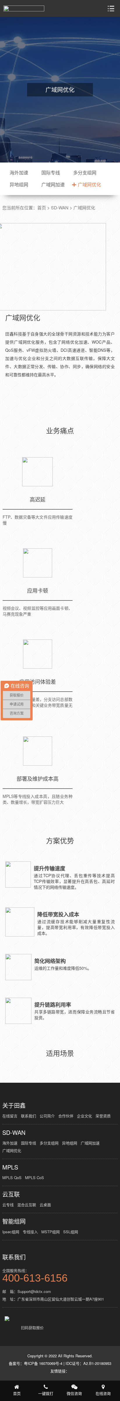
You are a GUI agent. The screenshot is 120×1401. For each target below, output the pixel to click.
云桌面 (45, 1204)
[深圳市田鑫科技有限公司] (24, 8)
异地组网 (19, 184)
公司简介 (47, 1116)
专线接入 (30, 1231)
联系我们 (28, 1116)
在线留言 (9, 1116)
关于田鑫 (14, 1105)
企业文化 (84, 1116)
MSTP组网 (50, 1231)
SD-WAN (59, 207)
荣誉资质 (103, 1116)
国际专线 (50, 172)
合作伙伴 (65, 1116)
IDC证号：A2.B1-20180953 (88, 1363)
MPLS (10, 1167)
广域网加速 (53, 184)
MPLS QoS (12, 1177)
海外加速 (19, 172)
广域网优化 (89, 184)
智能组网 (14, 1221)
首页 (41, 207)
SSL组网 (70, 1231)
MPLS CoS (34, 1177)
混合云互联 (26, 1204)
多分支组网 (84, 172)
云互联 (11, 1194)
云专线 (8, 1204)
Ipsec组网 (10, 1231)
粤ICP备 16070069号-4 (43, 1363)
